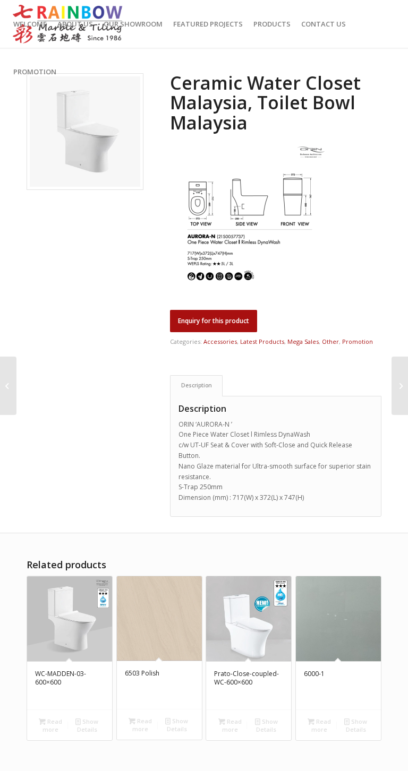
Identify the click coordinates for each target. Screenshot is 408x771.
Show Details (88, 725)
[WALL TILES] (8, 386)
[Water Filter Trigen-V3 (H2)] (400, 386)
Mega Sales (303, 341)
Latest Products (262, 341)
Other (330, 341)
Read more (52, 725)
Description (196, 385)
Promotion (357, 341)
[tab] (196, 385)
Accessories (220, 341)
